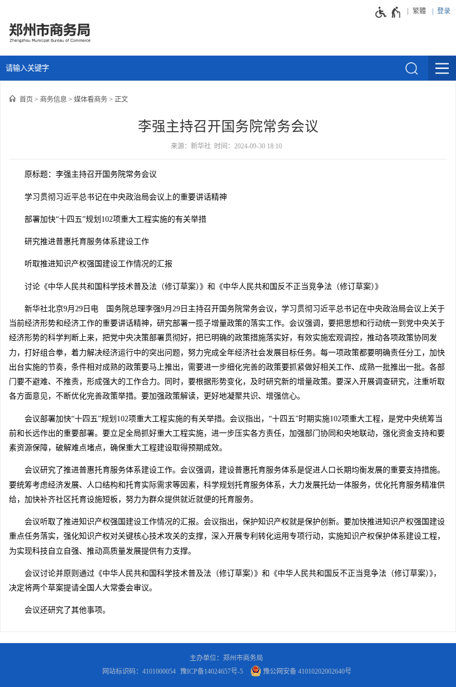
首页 (26, 99)
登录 (443, 11)
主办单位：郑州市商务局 (228, 658)
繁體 (419, 11)
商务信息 (53, 99)
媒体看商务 (90, 99)
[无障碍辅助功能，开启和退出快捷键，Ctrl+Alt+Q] (388, 12)
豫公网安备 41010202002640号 (306, 671)
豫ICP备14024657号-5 (211, 671)
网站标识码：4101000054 (139, 671)
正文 (121, 99)
